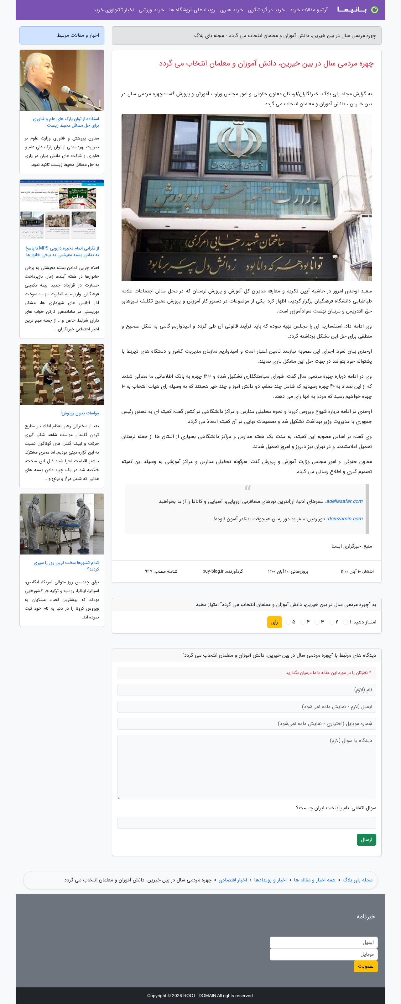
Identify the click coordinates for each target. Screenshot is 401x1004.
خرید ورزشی (151, 10)
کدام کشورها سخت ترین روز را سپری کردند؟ (66, 566)
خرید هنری (231, 10)
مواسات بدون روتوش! (80, 413)
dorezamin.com (345, 519)
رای (274, 622)
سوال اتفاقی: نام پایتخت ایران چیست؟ (336, 808)
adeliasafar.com (344, 501)
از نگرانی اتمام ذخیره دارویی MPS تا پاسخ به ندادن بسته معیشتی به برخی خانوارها (62, 251)
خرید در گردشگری (266, 10)
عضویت (366, 966)
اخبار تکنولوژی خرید (113, 10)
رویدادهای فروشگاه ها (192, 10)
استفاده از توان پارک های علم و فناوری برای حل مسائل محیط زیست (66, 122)
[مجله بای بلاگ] (358, 10)
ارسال (366, 840)
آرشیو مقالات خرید (309, 10)
